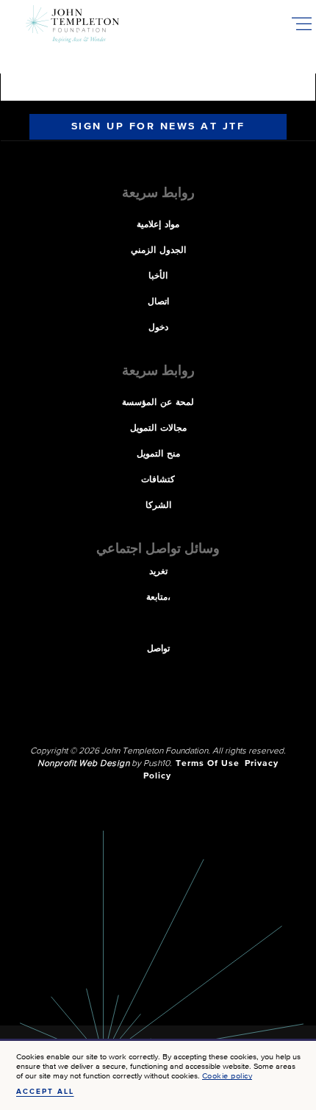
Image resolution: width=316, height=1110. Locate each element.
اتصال (158, 302)
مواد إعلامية (158, 225)
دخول (158, 327)
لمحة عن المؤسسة (158, 402)
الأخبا (158, 276)
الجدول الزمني (158, 250)
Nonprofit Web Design (83, 763)
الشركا (158, 505)
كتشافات (158, 480)
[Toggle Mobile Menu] (301, 23)
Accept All (45, 1091)
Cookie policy (227, 1076)
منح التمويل (158, 454)
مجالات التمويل (158, 428)
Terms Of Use (208, 763)
